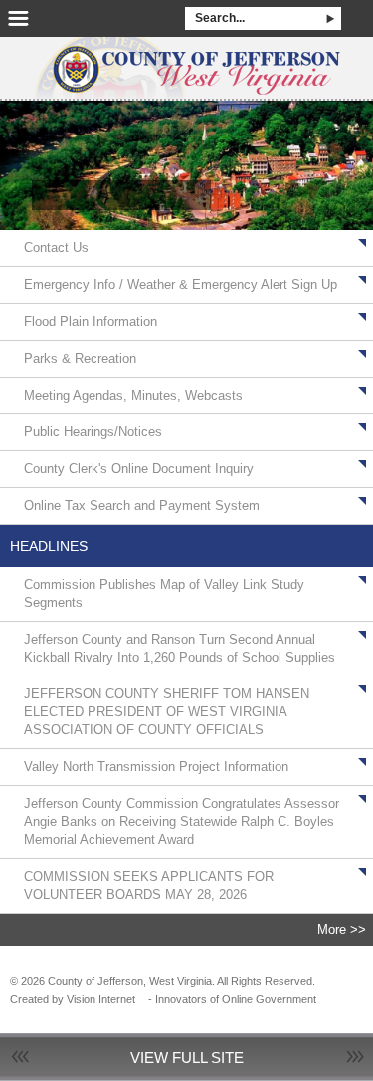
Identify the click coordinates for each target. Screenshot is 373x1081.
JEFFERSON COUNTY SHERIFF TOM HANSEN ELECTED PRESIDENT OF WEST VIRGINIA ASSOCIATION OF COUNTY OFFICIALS (166, 711)
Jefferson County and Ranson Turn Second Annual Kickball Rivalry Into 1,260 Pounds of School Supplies (179, 648)
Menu (18, 18)
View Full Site (187, 1057)
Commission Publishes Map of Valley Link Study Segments (164, 593)
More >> (341, 929)
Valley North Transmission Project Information (156, 766)
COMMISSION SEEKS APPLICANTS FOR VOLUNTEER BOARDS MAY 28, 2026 (149, 885)
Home (186, 62)
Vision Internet (101, 999)
